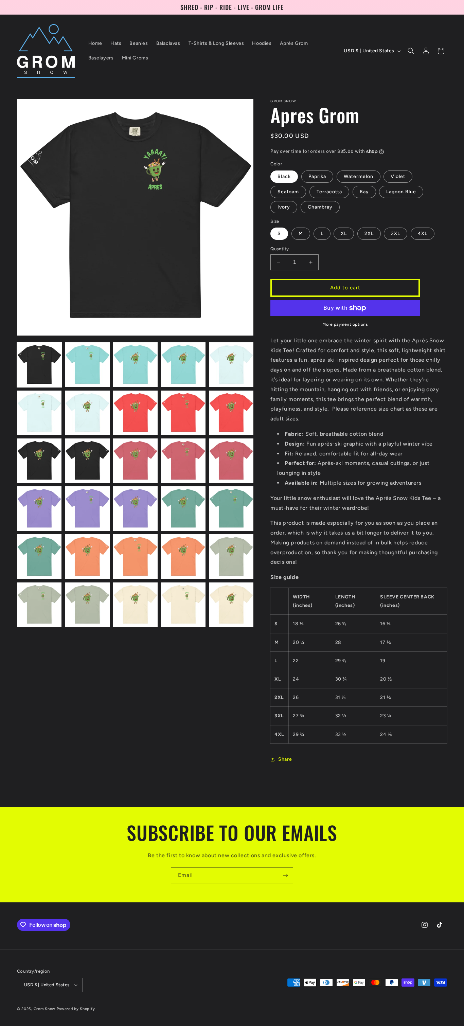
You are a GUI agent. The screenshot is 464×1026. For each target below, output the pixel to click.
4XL (422, 233)
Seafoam (288, 192)
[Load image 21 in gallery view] (39, 556)
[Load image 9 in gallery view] (183, 413)
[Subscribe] (285, 875)
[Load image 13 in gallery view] (135, 460)
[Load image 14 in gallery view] (183, 460)
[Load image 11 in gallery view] (39, 460)
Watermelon (358, 176)
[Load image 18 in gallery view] (135, 508)
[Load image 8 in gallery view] (135, 413)
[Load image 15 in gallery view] (231, 460)
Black (284, 176)
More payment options (345, 324)
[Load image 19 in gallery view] (183, 508)
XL (344, 233)
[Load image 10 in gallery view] (231, 413)
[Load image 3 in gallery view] (135, 364)
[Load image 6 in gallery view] (39, 413)
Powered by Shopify (76, 1009)
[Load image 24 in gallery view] (183, 556)
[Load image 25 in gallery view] (231, 556)
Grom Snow (44, 1009)
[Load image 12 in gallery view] (87, 460)
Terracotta (329, 192)
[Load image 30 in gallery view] (231, 604)
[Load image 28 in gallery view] (135, 604)
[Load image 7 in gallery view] (87, 413)
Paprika (317, 176)
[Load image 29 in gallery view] (183, 604)
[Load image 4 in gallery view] (183, 364)
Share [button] (285, 759)
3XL (395, 233)
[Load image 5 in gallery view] (231, 364)
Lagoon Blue (401, 192)
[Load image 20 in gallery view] (231, 508)
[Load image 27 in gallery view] (87, 604)
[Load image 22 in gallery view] (87, 556)
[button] (411, 50)
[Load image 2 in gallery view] (87, 364)
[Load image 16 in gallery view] (39, 508)
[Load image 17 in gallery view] (87, 508)
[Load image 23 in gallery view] (135, 556)
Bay (364, 192)
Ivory (284, 207)
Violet (398, 176)
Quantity (279, 248)
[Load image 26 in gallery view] (39, 604)
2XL (369, 233)
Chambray (320, 207)
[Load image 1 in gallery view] (39, 364)
